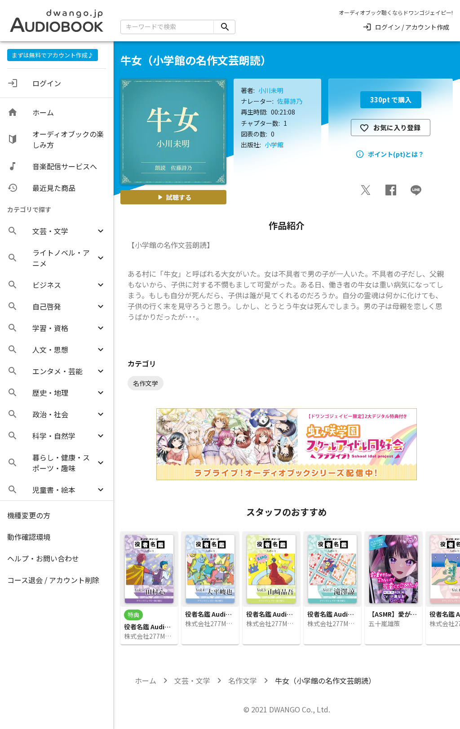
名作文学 (242, 680)
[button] (56, 231)
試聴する (178, 197)
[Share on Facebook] (391, 190)
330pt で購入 (390, 99)
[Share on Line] (416, 190)
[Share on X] (365, 190)
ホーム (145, 680)
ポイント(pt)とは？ (396, 154)
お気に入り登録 (396, 127)
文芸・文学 (192, 680)
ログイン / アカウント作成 (412, 26)
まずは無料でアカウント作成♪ (52, 55)
